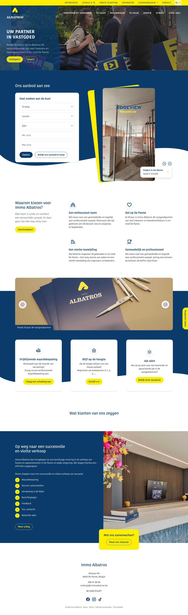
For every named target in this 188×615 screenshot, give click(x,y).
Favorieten (128, 2)
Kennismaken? (25, 229)
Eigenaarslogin (147, 2)
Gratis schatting (109, 2)
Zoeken (26, 154)
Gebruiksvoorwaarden (104, 607)
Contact (166, 2)
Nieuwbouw (117, 13)
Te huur (134, 13)
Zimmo (91, 607)
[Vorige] (164, 164)
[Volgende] (170, 164)
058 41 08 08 (94, 582)
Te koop (101, 13)
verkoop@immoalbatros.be (94, 585)
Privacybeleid (118, 607)
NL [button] (177, 2)
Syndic (160, 13)
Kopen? (30, 59)
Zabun (85, 607)
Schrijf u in (88, 2)
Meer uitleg (24, 526)
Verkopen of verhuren (77, 13)
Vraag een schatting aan (38, 381)
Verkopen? (14, 59)
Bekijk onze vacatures (149, 380)
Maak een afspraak (119, 542)
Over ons (174, 13)
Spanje (147, 13)
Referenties (71, 2)
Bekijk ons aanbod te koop (51, 154)
